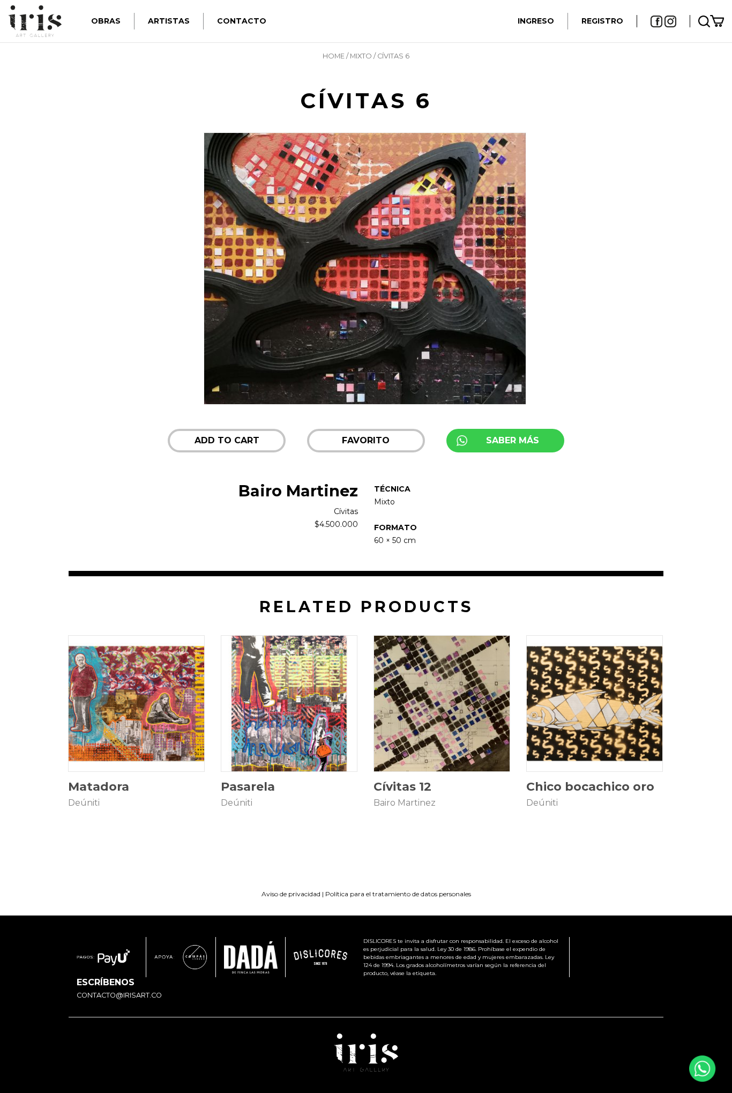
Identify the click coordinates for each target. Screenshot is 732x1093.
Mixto (361, 56)
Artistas (169, 21)
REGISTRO (602, 21)
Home (334, 56)
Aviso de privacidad (291, 894)
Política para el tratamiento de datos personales (398, 894)
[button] (366, 440)
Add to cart (227, 440)
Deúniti (84, 803)
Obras (106, 21)
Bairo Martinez (298, 490)
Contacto (241, 21)
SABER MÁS (512, 440)
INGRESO (536, 21)
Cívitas (346, 511)
